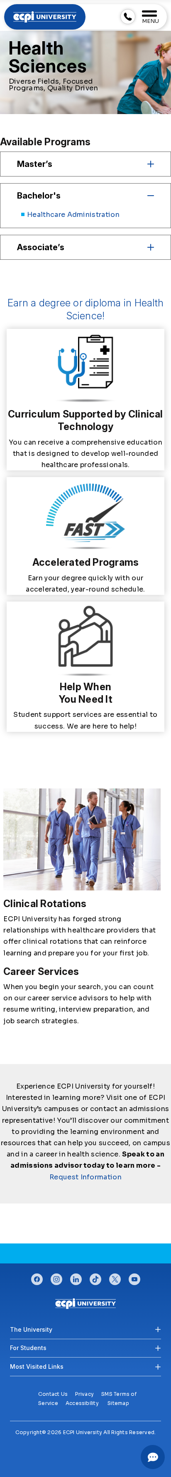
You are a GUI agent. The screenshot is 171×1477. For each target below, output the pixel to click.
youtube (134, 1277)
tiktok (95, 1277)
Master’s (34, 164)
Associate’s (40, 247)
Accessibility (82, 1403)
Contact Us (53, 1394)
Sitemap (118, 1403)
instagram (56, 1277)
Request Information (85, 1177)
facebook (37, 1277)
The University (31, 1329)
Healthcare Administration (73, 214)
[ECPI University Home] (45, 16)
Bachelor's (39, 196)
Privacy (84, 1394)
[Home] (85, 1303)
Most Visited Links (37, 1366)
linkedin (76, 1277)
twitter (115, 1277)
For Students (28, 1347)
